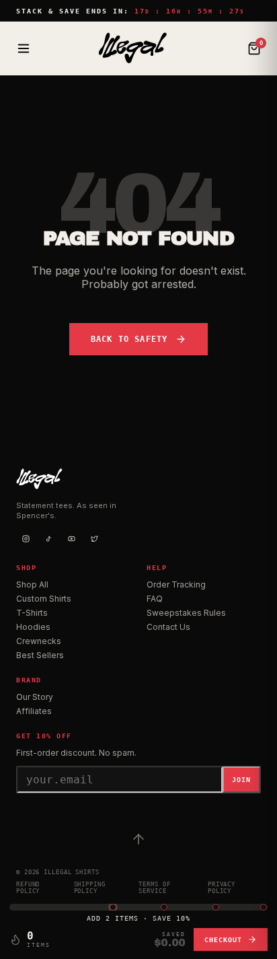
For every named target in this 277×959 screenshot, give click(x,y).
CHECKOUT (223, 940)
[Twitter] (94, 538)
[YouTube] (71, 538)
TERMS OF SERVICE (154, 887)
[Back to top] (138, 839)
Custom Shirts (43, 599)
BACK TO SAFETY (129, 339)
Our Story (34, 697)
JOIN (241, 779)
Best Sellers (40, 655)
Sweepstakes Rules (186, 613)
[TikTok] (48, 538)
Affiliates (34, 711)
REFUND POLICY (28, 887)
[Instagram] (25, 538)
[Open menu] (23, 48)
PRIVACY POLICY (221, 887)
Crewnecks (38, 641)
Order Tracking (176, 584)
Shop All (32, 584)
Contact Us (168, 627)
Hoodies (33, 627)
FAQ (155, 599)
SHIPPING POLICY (90, 887)
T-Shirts (32, 613)
